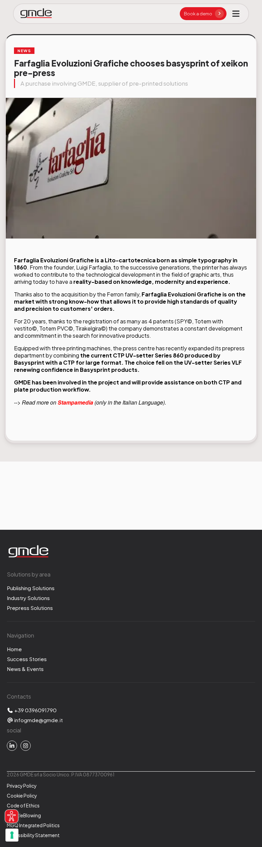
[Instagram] (25, 746)
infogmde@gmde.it (38, 720)
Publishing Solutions (31, 588)
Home (14, 649)
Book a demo (198, 13)
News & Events (25, 669)
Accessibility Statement (33, 835)
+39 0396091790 (35, 710)
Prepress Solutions (30, 607)
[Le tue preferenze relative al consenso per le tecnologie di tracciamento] (11, 835)
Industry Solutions (28, 598)
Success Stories (27, 659)
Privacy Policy (22, 786)
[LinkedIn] (12, 746)
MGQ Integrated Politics (33, 825)
